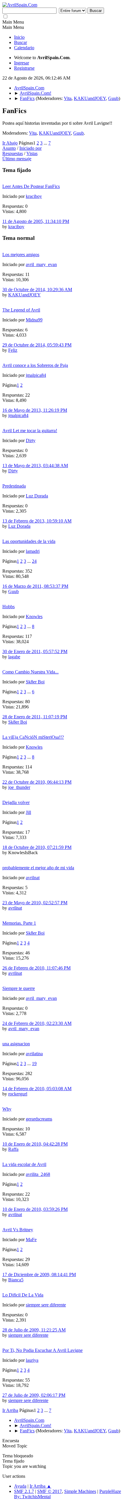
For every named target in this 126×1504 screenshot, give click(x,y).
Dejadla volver (16, 802)
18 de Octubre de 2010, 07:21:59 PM (36, 847)
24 (34, 561)
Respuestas (12, 153)
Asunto (9, 148)
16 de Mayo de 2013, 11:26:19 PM (34, 410)
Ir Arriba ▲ (40, 1486)
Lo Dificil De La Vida (22, 1294)
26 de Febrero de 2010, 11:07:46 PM (36, 967)
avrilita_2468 (38, 1174)
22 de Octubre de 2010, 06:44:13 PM (36, 782)
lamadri (33, 551)
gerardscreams (39, 1118)
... (46, 142)
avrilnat (33, 877)
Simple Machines (80, 1491)
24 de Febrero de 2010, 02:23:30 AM (36, 1023)
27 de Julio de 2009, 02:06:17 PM (33, 1395)
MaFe (31, 1239)
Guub (113, 98)
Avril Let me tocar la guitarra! (29, 430)
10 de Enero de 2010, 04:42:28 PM (35, 1143)
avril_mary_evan (41, 264)
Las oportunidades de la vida (28, 541)
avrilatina (34, 1053)
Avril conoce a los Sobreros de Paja (35, 365)
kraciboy (34, 196)
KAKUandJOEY (90, 98)
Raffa (13, 1149)
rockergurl (17, 1093)
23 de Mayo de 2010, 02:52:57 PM (34, 902)
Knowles (34, 616)
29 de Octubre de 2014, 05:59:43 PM (36, 344)
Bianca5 (15, 1279)
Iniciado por (30, 148)
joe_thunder (19, 787)
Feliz (12, 350)
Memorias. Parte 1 (19, 923)
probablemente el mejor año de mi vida (38, 867)
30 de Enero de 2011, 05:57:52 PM (34, 651)
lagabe (14, 656)
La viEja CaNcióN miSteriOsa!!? (33, 737)
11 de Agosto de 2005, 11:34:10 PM (35, 221)
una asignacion (16, 1043)
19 (34, 1063)
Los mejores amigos (20, 254)
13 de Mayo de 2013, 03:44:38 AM (35, 465)
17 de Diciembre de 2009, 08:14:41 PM (39, 1274)
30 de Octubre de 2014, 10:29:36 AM (37, 289)
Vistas (32, 153)
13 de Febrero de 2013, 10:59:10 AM (36, 520)
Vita (67, 98)
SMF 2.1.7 (24, 1491)
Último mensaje (16, 158)
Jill (28, 812)
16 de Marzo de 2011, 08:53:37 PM (35, 586)
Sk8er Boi (35, 681)
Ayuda (20, 1486)
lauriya (32, 1360)
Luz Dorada (37, 495)
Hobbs (8, 606)
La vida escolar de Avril (24, 1164)
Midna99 (34, 319)
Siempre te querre (18, 988)
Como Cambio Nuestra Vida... (30, 671)
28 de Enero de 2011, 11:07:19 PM (34, 716)
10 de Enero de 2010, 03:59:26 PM (35, 1209)
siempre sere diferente (46, 1304)
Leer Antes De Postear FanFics (31, 186)
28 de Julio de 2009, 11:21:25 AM (34, 1329)
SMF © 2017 (49, 1491)
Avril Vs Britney (17, 1229)
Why (6, 1109)
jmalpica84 (36, 375)
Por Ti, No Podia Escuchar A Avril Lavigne (42, 1350)
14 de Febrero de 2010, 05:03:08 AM (36, 1088)
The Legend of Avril (21, 309)
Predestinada (14, 485)
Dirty (30, 440)
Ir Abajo (10, 142)
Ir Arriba (10, 1410)
